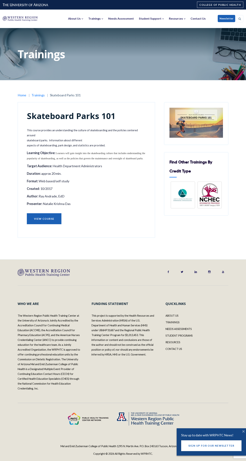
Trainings (94, 18)
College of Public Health (220, 4)
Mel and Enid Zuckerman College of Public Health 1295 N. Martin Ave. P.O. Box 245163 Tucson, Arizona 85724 (123, 446)
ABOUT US (172, 315)
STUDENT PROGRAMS (179, 335)
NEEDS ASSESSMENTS (179, 328)
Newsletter (226, 18)
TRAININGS (173, 322)
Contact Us (198, 18)
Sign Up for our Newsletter (211, 445)
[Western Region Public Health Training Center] (20, 18)
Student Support (150, 18)
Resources (176, 18)
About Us (74, 18)
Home (22, 95)
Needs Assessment (121, 18)
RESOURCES (173, 342)
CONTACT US (174, 348)
